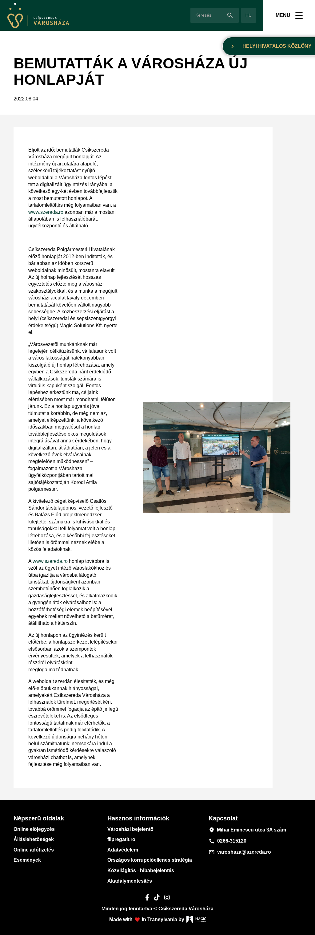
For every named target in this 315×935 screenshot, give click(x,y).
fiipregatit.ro (121, 839)
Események (27, 860)
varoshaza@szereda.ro (240, 852)
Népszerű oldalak (39, 818)
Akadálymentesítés (129, 881)
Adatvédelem (122, 849)
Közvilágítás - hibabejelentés (140, 870)
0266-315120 (227, 841)
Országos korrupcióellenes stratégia (149, 860)
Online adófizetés (34, 849)
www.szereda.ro (45, 212)
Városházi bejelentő (130, 829)
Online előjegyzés (34, 829)
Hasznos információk (138, 818)
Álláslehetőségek (34, 839)
